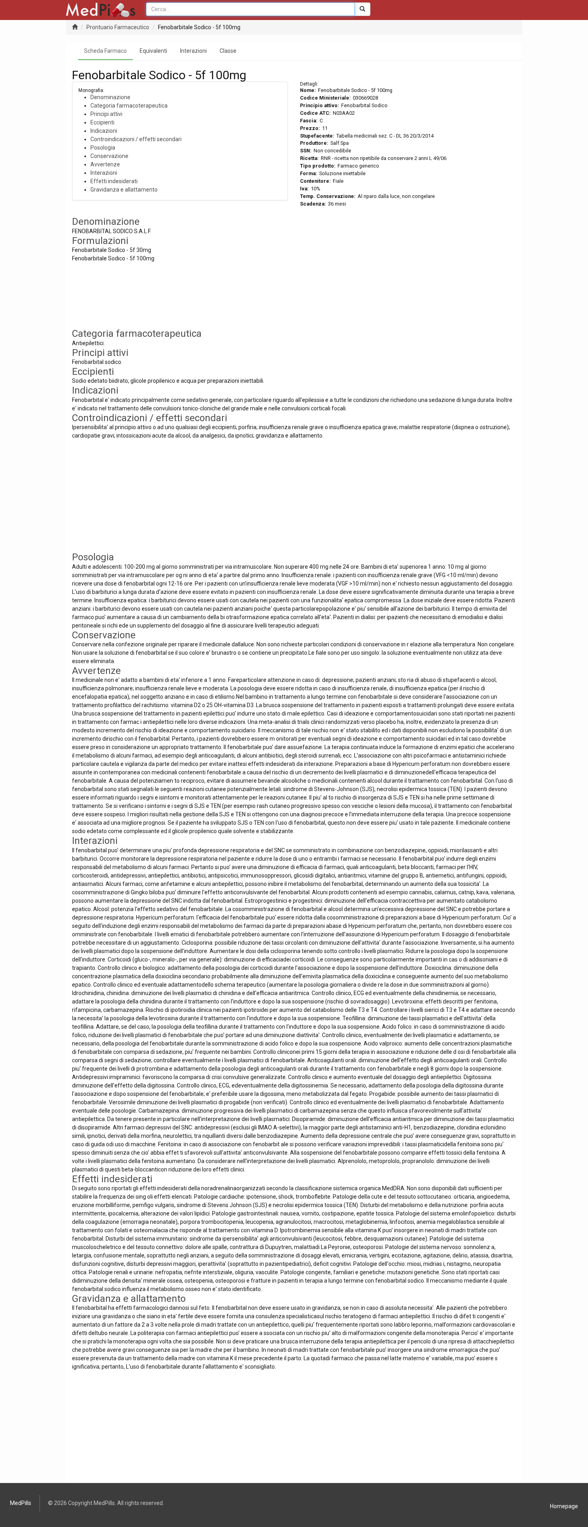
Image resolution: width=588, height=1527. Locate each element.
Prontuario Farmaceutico (117, 27)
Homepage (564, 1506)
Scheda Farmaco (105, 51)
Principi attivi (106, 114)
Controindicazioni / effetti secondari (136, 139)
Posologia (102, 147)
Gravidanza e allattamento (124, 189)
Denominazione (110, 97)
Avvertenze (105, 164)
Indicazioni (103, 131)
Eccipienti (102, 122)
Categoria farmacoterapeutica (129, 105)
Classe (228, 51)
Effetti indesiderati (114, 181)
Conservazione (109, 156)
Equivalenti (153, 51)
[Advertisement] (408, 272)
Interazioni (193, 51)
